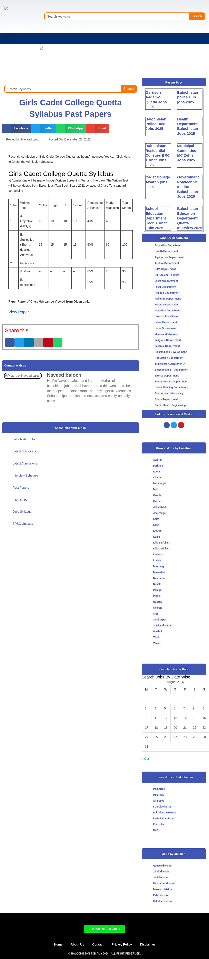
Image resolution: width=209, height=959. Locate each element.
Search (196, 16)
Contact (97, 944)
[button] (5, 38)
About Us (77, 944)
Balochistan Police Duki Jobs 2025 (156, 124)
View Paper (18, 312)
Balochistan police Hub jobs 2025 (187, 97)
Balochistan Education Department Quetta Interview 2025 (189, 218)
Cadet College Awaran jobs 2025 (158, 182)
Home (58, 944)
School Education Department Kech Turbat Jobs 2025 (156, 218)
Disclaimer (147, 944)
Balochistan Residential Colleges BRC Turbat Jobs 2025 (158, 155)
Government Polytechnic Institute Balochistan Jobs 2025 (188, 186)
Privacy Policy (122, 944)
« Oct (145, 758)
